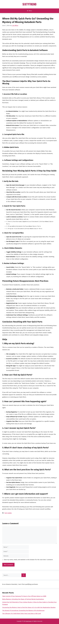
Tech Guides (8, 513)
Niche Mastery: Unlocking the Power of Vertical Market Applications (23, 599)
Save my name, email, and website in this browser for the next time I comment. (28, 559)
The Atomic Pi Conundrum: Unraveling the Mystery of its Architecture (23, 610)
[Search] (23, 575)
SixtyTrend (28, 621)
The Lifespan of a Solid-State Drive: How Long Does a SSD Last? (21, 613)
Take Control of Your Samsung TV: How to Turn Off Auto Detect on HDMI (24, 596)
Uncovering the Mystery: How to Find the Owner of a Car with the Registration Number (29, 607)
